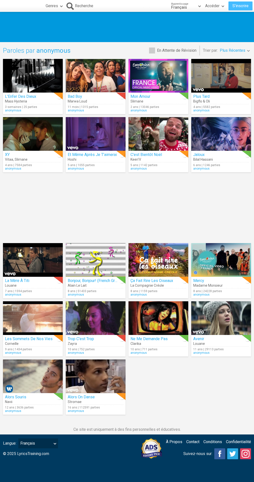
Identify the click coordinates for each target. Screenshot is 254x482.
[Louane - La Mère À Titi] (33, 260)
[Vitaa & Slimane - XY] (33, 134)
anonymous (13, 110)
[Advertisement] (127, 27)
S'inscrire (240, 5)
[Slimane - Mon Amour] (158, 76)
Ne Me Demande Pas (149, 338)
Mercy (198, 280)
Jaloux (199, 154)
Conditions (212, 441)
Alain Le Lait (77, 285)
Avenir (198, 338)
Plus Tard (201, 96)
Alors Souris (15, 397)
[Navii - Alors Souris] (33, 376)
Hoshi (72, 159)
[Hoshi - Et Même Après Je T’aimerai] (96, 134)
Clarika (135, 344)
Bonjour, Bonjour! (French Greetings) (98, 280)
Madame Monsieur (208, 285)
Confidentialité (238, 441)
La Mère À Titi (17, 280)
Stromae (75, 402)
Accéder (212, 5)
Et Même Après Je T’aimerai (92, 154)
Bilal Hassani (203, 159)
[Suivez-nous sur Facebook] (219, 453)
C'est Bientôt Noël (146, 154)
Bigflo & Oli (201, 101)
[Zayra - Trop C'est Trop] (96, 318)
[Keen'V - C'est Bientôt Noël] (158, 134)
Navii (8, 402)
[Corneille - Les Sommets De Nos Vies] (33, 318)
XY (7, 154)
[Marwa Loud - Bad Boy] (96, 76)
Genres (52, 5)
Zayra (72, 344)
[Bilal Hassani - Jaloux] (221, 134)
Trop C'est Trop (81, 338)
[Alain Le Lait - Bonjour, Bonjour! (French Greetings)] (96, 260)
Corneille (12, 344)
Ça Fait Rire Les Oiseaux (151, 280)
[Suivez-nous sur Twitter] (232, 453)
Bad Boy (75, 96)
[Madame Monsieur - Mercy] (221, 260)
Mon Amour (140, 96)
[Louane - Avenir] (221, 318)
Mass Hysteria (16, 101)
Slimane (136, 101)
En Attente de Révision (176, 50)
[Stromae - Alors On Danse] (96, 376)
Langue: (9, 443)
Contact (192, 441)
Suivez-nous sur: (197, 453)
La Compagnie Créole (147, 285)
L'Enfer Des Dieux (20, 96)
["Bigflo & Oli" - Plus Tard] (221, 76)
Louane (11, 285)
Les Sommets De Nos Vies (29, 338)
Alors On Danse (81, 397)
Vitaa (9, 159)
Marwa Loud (77, 101)
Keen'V (135, 159)
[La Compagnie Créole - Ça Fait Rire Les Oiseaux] (158, 260)
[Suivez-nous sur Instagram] (245, 453)
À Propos (174, 441)
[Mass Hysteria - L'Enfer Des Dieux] (33, 76)
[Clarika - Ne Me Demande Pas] (158, 318)
